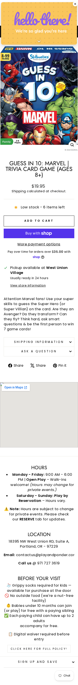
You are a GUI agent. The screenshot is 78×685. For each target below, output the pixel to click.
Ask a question (39, 351)
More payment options (39, 244)
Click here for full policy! (39, 649)
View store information (28, 286)
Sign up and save (38, 662)
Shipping (19, 191)
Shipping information (39, 342)
